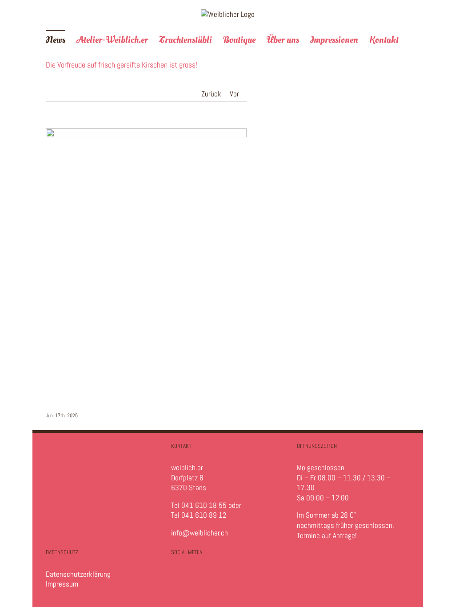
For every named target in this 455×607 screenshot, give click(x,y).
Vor (234, 94)
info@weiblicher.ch (199, 533)
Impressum (62, 584)
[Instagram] (179, 579)
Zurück (211, 94)
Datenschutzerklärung (78, 574)
